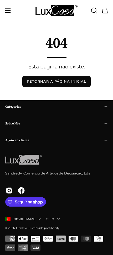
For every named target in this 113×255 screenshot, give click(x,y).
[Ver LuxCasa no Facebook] (21, 190)
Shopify (54, 228)
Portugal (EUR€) (24, 218)
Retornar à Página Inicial (56, 81)
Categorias (13, 106)
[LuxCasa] (56, 10)
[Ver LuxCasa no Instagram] (9, 190)
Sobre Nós (12, 123)
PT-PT (50, 218)
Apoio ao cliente (17, 140)
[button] (93, 10)
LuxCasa (21, 228)
